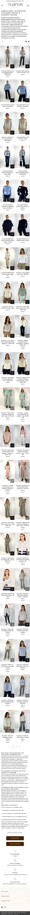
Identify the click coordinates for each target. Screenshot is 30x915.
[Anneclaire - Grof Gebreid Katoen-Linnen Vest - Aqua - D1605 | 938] (22, 292)
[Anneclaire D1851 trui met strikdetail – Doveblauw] (22, 90)
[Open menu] (3, 5)
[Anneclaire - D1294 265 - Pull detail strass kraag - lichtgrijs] (22, 614)
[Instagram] (5, 907)
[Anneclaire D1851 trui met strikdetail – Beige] (22, 123)
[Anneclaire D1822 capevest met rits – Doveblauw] (7, 90)
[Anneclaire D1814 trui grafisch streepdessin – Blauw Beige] (7, 156)
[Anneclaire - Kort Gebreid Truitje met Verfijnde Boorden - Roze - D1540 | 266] (22, 435)
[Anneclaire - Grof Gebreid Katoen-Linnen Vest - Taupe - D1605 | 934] (7, 508)
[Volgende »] (20, 746)
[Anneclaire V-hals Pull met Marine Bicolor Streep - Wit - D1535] (7, 579)
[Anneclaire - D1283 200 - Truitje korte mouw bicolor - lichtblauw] (22, 650)
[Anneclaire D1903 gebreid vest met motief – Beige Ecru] (7, 258)
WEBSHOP (4, 913)
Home (18, 912)
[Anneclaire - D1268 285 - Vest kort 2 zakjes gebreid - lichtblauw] (7, 686)
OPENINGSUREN (15, 838)
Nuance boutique (8, 912)
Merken (23, 912)
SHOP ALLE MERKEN (14, 844)
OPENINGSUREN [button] (5, 900)
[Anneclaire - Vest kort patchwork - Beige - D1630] (7, 292)
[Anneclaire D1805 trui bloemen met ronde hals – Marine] (22, 190)
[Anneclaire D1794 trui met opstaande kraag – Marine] (22, 224)
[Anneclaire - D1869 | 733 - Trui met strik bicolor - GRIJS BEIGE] (7, 123)
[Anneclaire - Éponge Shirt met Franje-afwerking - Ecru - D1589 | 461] (7, 363)
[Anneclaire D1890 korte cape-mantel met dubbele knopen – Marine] (7, 224)
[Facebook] (2, 907)
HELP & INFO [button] (4, 891)
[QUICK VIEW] (12, 66)
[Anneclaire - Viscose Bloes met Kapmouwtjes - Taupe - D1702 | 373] (7, 543)
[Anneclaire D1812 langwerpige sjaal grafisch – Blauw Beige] (22, 156)
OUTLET (16, 913)
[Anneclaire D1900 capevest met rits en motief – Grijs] (22, 56)
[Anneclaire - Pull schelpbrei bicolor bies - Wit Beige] (22, 258)
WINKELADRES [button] (5, 896)
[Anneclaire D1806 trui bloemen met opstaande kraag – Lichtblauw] (7, 190)
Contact (10, 913)
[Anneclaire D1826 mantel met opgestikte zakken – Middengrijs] (7, 56)
